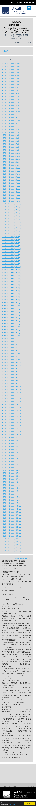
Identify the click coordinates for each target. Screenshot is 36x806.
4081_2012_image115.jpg (11, 407)
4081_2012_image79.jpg (11, 300)
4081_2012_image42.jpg (11, 189)
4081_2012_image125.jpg (11, 437)
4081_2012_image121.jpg (11, 425)
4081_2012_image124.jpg (11, 434)
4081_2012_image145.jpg (11, 497)
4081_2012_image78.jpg (11, 297)
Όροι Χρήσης (23, 786)
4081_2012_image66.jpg (11, 261)
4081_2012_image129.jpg (11, 449)
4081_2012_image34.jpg (11, 165)
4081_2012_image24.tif (10, 135)
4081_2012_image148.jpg (11, 506)
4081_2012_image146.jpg (11, 500)
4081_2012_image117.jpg (11, 413)
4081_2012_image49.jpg (11, 210)
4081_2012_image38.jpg (11, 177)
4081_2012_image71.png (11, 276)
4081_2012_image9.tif (10, 90)
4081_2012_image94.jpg (11, 344)
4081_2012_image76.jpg (11, 291)
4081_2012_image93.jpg (11, 341)
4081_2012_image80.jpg (11, 303)
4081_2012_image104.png (12, 374)
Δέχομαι (29, 803)
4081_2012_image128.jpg (11, 446)
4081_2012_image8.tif (10, 87)
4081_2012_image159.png (12, 539)
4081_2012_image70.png (11, 273)
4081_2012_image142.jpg (11, 488)
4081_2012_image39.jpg (11, 180)
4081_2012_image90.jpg (11, 332)
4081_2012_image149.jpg (11, 509)
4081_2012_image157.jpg (11, 533)
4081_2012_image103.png (12, 371)
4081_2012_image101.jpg (11, 365)
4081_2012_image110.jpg (11, 392)
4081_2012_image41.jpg (11, 186)
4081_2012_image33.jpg (11, 162)
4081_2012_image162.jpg (11, 548)
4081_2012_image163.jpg (11, 551)
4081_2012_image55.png (11, 228)
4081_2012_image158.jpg (11, 536)
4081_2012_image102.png (12, 368)
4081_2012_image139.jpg (11, 479)
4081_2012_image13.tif (10, 102)
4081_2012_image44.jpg (11, 195)
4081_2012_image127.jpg (11, 443)
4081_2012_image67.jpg (11, 264)
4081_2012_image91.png (11, 335)
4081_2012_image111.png (12, 395)
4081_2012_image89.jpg (11, 329)
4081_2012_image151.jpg (11, 515)
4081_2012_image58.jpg (11, 237)
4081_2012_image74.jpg (11, 285)
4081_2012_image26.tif (10, 141)
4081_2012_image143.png (12, 491)
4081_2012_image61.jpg (11, 246)
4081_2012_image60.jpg (11, 243)
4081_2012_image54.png (11, 225)
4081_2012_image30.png (11, 153)
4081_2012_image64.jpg (11, 255)
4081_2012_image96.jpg (11, 350)
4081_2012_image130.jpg (11, 452)
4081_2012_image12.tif (10, 99)
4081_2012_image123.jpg (11, 431)
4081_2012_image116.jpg (11, 410)
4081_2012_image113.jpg (11, 401)
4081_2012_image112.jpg (11, 398)
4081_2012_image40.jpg (11, 183)
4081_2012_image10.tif (10, 93)
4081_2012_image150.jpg (11, 512)
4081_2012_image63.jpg (11, 252)
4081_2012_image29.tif (10, 150)
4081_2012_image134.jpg (11, 464)
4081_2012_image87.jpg (11, 323)
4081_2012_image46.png (11, 201)
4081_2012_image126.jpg (11, 440)
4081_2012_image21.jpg (11, 126)
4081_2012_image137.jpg (11, 473)
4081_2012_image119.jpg (11, 419)
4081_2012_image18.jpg (11, 117)
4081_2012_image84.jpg (11, 314)
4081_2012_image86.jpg (11, 320)
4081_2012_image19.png (11, 120)
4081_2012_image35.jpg (11, 168)
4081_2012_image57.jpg (11, 234)
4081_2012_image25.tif (10, 138)
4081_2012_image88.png (11, 326)
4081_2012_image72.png (11, 279)
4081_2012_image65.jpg (11, 258)
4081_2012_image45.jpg (11, 198)
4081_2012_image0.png (11, 63)
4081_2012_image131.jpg (11, 455)
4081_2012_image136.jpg (11, 470)
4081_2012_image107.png (12, 383)
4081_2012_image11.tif (10, 96)
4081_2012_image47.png (11, 204)
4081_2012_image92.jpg (11, 338)
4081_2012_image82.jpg (11, 308)
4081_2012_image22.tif (10, 129)
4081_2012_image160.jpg (11, 542)
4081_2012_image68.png (11, 267)
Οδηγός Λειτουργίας (8, 786)
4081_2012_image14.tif (10, 105)
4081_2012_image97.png (11, 353)
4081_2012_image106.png (12, 380)
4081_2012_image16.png (11, 111)
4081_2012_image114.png (12, 404)
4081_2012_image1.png (11, 66)
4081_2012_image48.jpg (11, 207)
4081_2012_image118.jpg (11, 416)
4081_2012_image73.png (11, 282)
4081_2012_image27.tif (10, 144)
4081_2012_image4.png (11, 75)
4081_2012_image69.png (11, 270)
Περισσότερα (12, 804)
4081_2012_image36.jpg (11, 171)
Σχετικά (32, 786)
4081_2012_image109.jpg (11, 389)
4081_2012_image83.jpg (11, 311)
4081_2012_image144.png (12, 494)
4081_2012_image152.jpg (11, 518)
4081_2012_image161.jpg (11, 545)
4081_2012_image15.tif (10, 108)
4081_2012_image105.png (12, 377)
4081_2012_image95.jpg (11, 347)
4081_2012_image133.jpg (11, 461)
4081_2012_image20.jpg (11, 123)
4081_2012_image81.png (11, 305)
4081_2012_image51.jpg (11, 216)
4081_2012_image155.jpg (11, 527)
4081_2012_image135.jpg (11, 467)
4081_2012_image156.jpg (11, 530)
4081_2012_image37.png (11, 174)
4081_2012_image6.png (11, 81)
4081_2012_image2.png (11, 69)
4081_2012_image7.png (11, 84)
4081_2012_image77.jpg (11, 294)
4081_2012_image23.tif (10, 132)
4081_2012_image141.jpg (11, 485)
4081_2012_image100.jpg (11, 362)
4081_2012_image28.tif (10, 147)
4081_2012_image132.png (12, 458)
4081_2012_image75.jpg (11, 288)
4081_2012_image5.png (11, 78)
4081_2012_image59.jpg (11, 240)
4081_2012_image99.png (11, 359)
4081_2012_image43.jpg (11, 192)
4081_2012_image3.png (11, 72)
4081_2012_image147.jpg (11, 503)
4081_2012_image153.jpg (11, 521)
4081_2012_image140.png (12, 482)
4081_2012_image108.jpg (11, 386)
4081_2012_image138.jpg (11, 476)
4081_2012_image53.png (11, 222)
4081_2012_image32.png (11, 159)
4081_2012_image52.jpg (11, 219)
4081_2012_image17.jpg (11, 114)
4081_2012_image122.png (12, 428)
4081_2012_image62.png (11, 249)
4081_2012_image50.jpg (11, 213)
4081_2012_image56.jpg (11, 231)
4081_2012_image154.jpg (11, 524)
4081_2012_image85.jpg (11, 317)
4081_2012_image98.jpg (11, 356)
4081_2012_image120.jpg (11, 422)
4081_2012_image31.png (11, 156)
